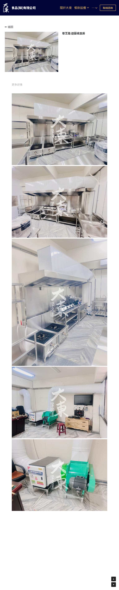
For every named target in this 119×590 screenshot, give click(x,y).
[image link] (6, 7)
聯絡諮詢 (108, 8)
